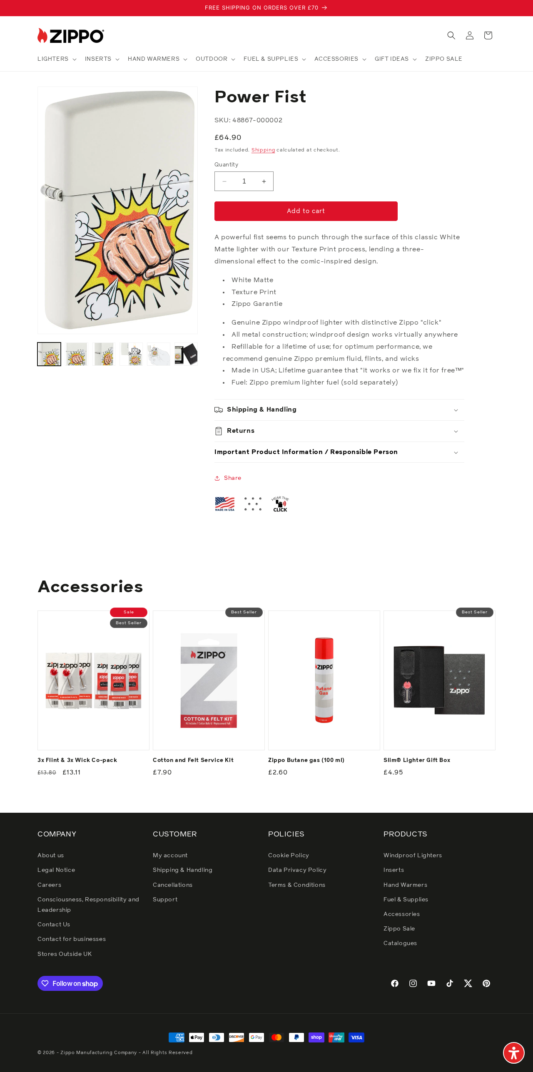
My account (170, 856)
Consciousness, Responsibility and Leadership (88, 905)
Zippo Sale (399, 929)
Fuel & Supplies (406, 900)
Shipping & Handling (182, 870)
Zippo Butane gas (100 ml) (306, 760)
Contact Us (53, 925)
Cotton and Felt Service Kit (193, 760)
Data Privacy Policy (297, 870)
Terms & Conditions (297, 885)
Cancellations (173, 885)
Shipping (263, 150)
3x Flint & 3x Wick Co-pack (77, 760)
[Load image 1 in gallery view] (49, 354)
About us (50, 856)
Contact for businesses (71, 939)
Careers (49, 885)
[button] (56, 59)
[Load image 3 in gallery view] (104, 354)
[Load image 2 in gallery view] (76, 354)
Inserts (394, 870)
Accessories (402, 914)
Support (165, 900)
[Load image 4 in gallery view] (131, 354)
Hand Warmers (405, 885)
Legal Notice (56, 870)
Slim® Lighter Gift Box (417, 760)
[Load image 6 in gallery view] (186, 354)
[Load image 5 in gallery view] (158, 354)
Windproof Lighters (413, 856)
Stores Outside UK (64, 954)
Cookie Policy (288, 856)
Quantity (226, 165)
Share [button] (233, 478)
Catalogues (400, 943)
